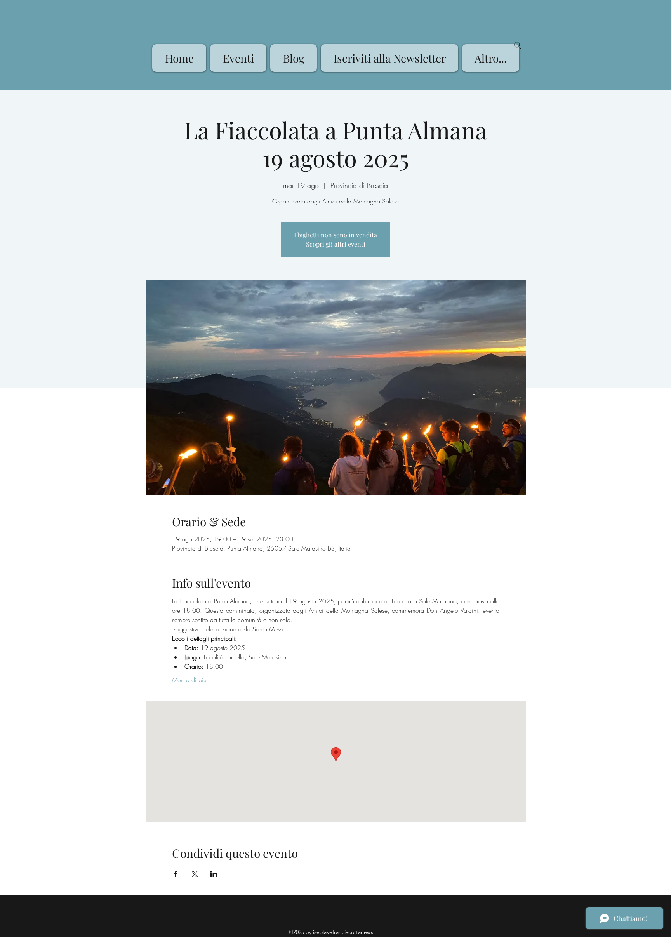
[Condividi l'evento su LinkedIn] (213, 874)
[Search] (517, 45)
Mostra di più (189, 680)
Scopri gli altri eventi (335, 244)
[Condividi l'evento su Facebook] (175, 874)
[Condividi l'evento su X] (194, 874)
